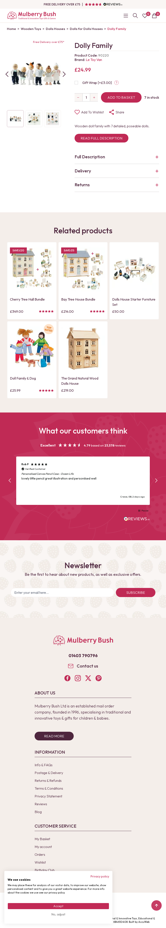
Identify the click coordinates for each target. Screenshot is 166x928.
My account (43, 847)
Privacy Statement (48, 796)
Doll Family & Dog (23, 378)
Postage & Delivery (49, 773)
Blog (38, 812)
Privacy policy (100, 876)
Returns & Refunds (48, 780)
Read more (54, 736)
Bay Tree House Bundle (78, 299)
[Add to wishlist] (14, 280)
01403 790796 (83, 655)
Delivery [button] (83, 170)
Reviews (41, 804)
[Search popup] (135, 15)
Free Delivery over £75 (62, 4)
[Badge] (49, 332)
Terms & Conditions (49, 788)
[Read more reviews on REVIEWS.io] (137, 519)
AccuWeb (144, 921)
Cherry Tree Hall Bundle (27, 299)
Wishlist (40, 862)
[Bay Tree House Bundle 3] (83, 269)
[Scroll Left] (7, 74)
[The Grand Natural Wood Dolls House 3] (83, 349)
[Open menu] (126, 15)
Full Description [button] (90, 156)
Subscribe (135, 592)
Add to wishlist (92, 112)
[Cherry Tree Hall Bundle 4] (32, 269)
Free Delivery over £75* (48, 42)
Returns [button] (82, 184)
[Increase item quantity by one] (94, 97)
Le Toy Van (94, 59)
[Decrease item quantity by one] (78, 97)
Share (119, 112)
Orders (40, 854)
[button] (10, 480)
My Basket (42, 839)
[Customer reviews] (103, 4)
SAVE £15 (69, 250)
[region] (83, 480)
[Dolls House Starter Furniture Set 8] (134, 269)
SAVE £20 (18, 250)
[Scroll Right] (64, 74)
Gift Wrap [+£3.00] (97, 82)
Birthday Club (45, 870)
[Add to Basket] (14, 288)
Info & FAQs (44, 765)
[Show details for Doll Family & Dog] (32, 349)
